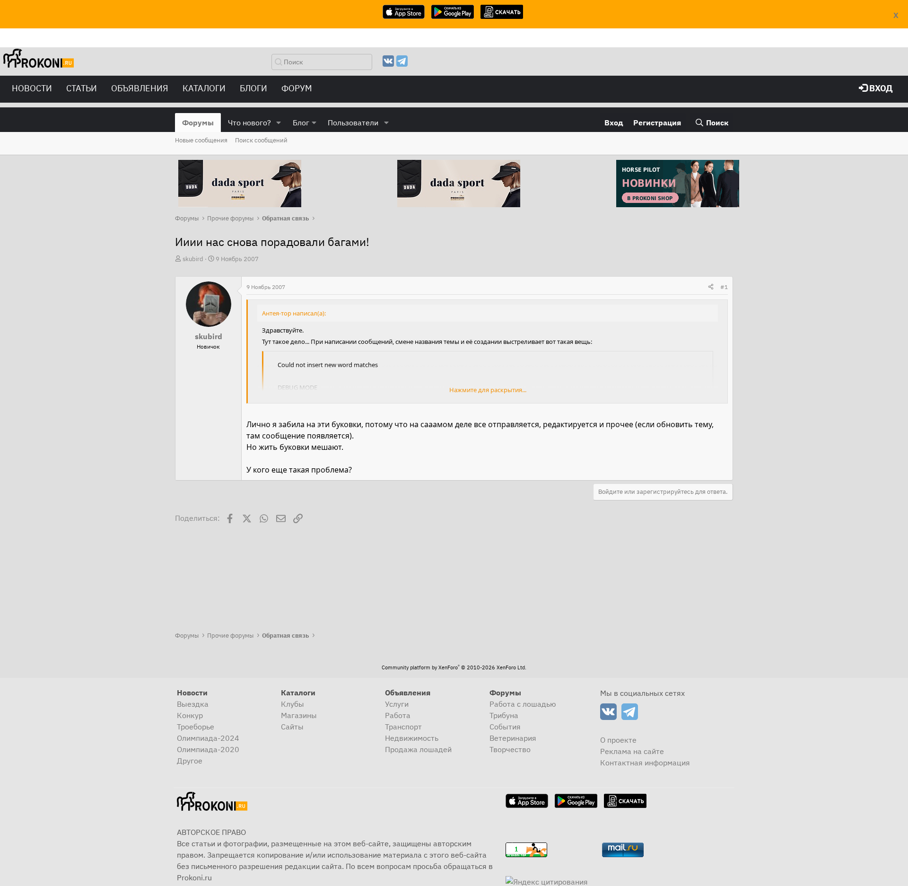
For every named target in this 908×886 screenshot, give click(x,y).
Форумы (198, 122)
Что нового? (249, 122)
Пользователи (353, 122)
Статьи (81, 88)
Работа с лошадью (522, 704)
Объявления (139, 88)
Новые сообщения (201, 140)
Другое (189, 760)
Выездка (193, 704)
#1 (724, 286)
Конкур (190, 715)
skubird (193, 259)
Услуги (397, 704)
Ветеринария (512, 738)
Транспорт (403, 726)
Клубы (292, 704)
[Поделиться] (711, 287)
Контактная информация (645, 762)
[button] (279, 122)
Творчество (510, 749)
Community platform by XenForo (454, 667)
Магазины (299, 715)
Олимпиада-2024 (208, 738)
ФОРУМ (296, 88)
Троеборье (195, 726)
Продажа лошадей (418, 749)
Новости (32, 88)
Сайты (292, 726)
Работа (397, 715)
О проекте (618, 740)
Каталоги (204, 88)
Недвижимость (411, 738)
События (505, 726)
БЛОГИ (253, 88)
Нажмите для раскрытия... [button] (487, 390)
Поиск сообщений (261, 140)
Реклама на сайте (632, 751)
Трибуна (503, 715)
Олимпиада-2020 (208, 749)
